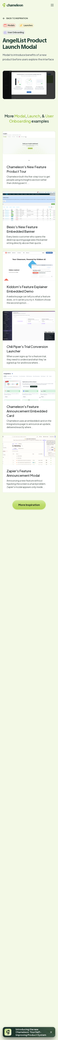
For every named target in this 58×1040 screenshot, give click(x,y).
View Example (29, 146)
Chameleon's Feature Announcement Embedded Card (27, 411)
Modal (19, 115)
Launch (33, 115)
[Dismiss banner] (51, 1032)
